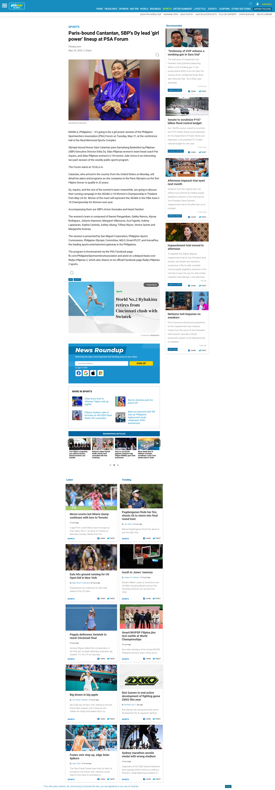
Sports (73, 27)
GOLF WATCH (186, 14)
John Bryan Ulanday (79, 700)
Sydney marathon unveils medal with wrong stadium (139, 754)
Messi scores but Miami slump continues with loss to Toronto (89, 515)
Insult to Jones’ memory (137, 572)
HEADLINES (111, 8)
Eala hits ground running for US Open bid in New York (89, 576)
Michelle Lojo (129, 705)
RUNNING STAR (171, 14)
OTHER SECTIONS (241, 8)
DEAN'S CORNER (264, 14)
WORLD (144, 8)
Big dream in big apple (84, 694)
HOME (99, 8)
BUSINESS (155, 8)
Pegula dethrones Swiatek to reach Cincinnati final (88, 636)
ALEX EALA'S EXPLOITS (206, 14)
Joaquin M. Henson (131, 577)
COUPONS (224, 8)
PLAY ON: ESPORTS (227, 14)
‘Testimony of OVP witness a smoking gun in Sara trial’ (186, 52)
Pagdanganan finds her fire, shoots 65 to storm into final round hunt (140, 515)
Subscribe (266, 4)
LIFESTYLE (200, 8)
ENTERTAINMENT (182, 8)
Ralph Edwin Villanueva (81, 583)
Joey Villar (76, 763)
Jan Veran (128, 524)
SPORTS (167, 8)
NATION (134, 8)
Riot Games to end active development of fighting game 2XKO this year (141, 696)
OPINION (123, 8)
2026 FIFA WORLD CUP (150, 14)
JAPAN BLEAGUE (246, 14)
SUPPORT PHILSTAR (262, 9)
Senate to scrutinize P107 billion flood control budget (185, 121)
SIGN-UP (141, 363)
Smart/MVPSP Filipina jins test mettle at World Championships (139, 636)
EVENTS (212, 8)
